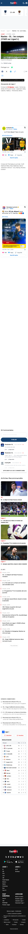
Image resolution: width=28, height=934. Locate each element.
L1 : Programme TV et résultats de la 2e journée (14, 591)
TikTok (7, 924)
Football (23, 919)
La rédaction (6, 919)
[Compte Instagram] (11, 857)
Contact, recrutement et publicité (15, 913)
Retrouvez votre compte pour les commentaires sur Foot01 (15, 916)
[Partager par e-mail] (2, 75)
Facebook (14, 924)
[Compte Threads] (23, 857)
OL (2, 497)
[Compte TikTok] (16, 857)
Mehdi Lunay (7, 63)
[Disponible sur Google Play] (9, 861)
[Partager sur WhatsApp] (11, 67)
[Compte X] (6, 857)
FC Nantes (11, 87)
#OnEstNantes (7, 135)
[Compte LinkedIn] (13, 857)
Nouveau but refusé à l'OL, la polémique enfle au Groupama (14, 616)
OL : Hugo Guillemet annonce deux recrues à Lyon (13, 640)
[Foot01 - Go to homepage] (14, 851)
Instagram (23, 922)
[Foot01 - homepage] (14, 3)
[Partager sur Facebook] (2, 71)
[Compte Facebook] (8, 857)
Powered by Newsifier (14, 928)
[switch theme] (24, 3)
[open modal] (26, 3)
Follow (15, 129)
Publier (14, 439)
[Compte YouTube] (18, 857)
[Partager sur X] (6, 71)
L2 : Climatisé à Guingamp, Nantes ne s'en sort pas (13, 632)
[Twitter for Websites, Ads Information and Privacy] (25, 152)
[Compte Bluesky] (20, 857)
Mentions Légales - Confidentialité (14, 911)
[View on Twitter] (25, 128)
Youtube (16, 922)
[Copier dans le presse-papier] (14, 71)
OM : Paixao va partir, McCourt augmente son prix (11, 608)
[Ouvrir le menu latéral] (1, 3)
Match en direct (7, 922)
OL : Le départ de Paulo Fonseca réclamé (12, 575)
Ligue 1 (3, 34)
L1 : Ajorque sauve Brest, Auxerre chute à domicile (14, 599)
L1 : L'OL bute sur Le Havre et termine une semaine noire (14, 583)
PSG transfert (15, 919)
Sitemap (22, 924)
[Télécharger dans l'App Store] (19, 861)
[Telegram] (10, 71)
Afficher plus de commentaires (14, 470)
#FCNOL (5, 217)
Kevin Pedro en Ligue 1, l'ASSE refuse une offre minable (13, 624)
